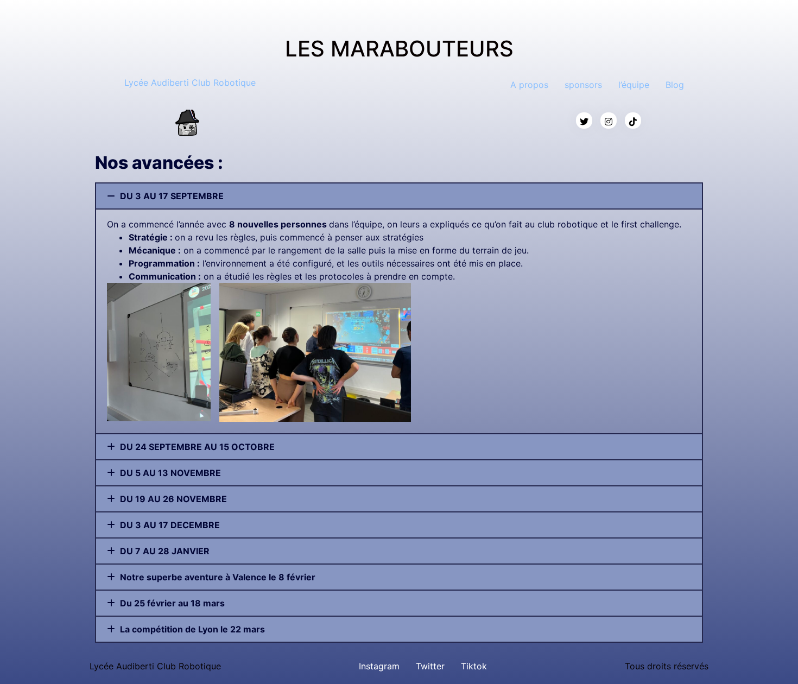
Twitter (430, 666)
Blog (675, 84)
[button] (399, 195)
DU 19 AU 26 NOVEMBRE (173, 498)
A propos (529, 84)
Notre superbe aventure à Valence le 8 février (217, 577)
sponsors (583, 84)
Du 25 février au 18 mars (172, 603)
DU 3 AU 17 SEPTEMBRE (172, 196)
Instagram (379, 666)
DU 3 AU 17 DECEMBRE (170, 525)
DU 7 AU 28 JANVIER (165, 551)
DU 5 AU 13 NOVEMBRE (170, 472)
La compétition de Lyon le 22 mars (192, 629)
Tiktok (474, 666)
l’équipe (633, 84)
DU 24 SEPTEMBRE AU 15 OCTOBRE (197, 446)
